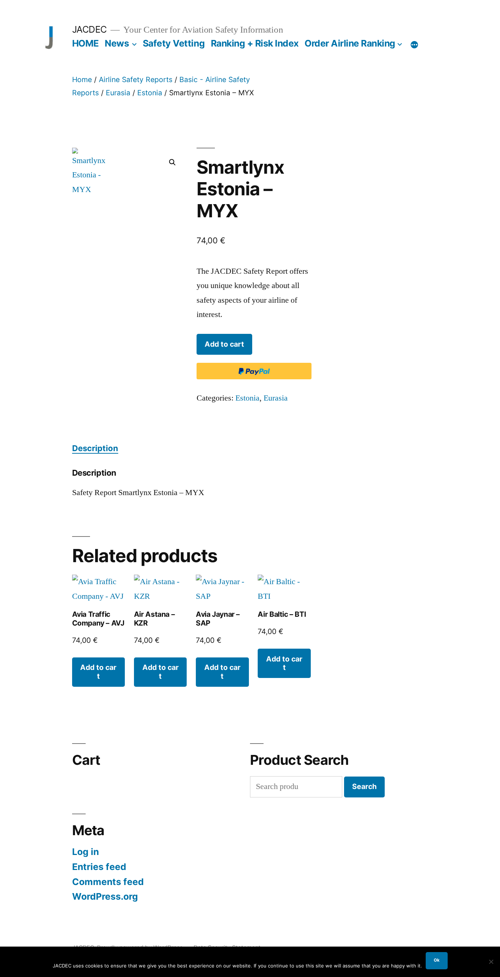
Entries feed (99, 866)
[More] (414, 44)
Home (82, 79)
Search (364, 786)
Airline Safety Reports (135, 79)
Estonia (149, 92)
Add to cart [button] (98, 671)
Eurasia (118, 92)
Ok (437, 960)
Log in (85, 851)
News (117, 43)
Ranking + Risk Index (255, 43)
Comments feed (108, 881)
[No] (491, 961)
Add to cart (224, 344)
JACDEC (89, 29)
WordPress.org (105, 896)
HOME (85, 43)
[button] (172, 162)
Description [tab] (95, 448)
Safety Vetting (174, 43)
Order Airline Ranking (350, 43)
